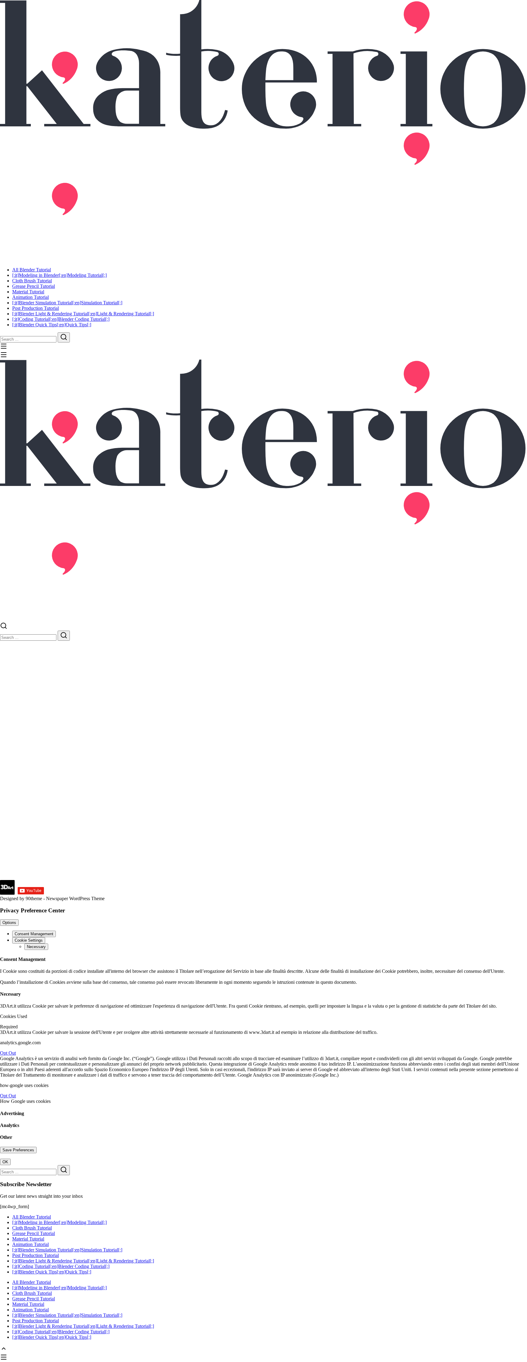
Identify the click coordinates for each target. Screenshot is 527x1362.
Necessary (36, 946)
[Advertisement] (183, 837)
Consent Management (34, 934)
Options (9, 922)
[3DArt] (263, 128)
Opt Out (8, 1053)
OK (5, 1162)
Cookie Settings (29, 940)
